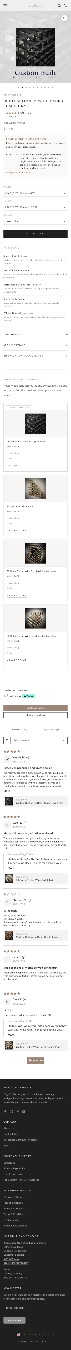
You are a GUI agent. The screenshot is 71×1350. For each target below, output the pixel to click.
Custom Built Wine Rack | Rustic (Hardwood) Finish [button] (40, 937)
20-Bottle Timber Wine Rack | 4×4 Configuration (31, 636)
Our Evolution (10, 1134)
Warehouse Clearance (15, 1225)
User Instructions (12, 1174)
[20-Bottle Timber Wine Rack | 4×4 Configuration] (35, 617)
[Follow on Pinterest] (17, 1111)
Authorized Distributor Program (20, 1139)
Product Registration (14, 1168)
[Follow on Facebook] (5, 1111)
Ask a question (35, 715)
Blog (5, 1145)
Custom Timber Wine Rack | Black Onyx (27, 441)
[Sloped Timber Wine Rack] (35, 488)
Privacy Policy (10, 1220)
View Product (17, 530)
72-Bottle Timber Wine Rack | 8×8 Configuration (31, 571)
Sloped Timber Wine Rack (20, 506)
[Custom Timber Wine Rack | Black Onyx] (35, 423)
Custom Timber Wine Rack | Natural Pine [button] (38, 1047)
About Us (8, 1128)
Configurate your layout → (19, 172)
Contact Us (9, 1162)
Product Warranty (13, 1208)
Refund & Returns (13, 1202)
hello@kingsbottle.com (15, 1262)
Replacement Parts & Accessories (21, 1180)
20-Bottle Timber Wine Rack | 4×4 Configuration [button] (34, 880)
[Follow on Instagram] (11, 1111)
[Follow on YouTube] (24, 1111)
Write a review (35, 708)
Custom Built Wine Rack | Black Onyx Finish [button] (39, 803)
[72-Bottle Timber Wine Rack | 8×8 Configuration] (35, 553)
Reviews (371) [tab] (19, 729)
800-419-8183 (11, 1258)
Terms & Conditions (14, 1214)
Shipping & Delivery (14, 1197)
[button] (13, 113)
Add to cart (35, 233)
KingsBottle (12, 95)
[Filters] (7, 740)
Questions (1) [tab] (51, 729)
